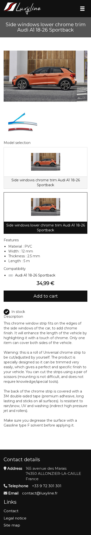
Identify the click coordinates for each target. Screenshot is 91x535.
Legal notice (15, 518)
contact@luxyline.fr (40, 493)
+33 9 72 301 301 (46, 486)
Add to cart (45, 296)
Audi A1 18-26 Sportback (35, 275)
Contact (11, 511)
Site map (12, 525)
